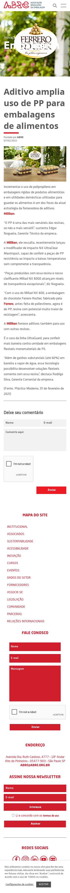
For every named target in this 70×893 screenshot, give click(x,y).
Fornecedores (18, 585)
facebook (16, 859)
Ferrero (8, 304)
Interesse (35, 807)
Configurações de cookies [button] (19, 884)
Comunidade (16, 606)
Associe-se (15, 592)
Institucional (17, 526)
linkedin (34, 859)
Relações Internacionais (25, 621)
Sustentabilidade (20, 541)
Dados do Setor (19, 577)
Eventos (13, 570)
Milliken (9, 214)
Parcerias (14, 614)
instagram (25, 859)
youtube (43, 859)
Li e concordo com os (37, 815)
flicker (53, 859)
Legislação (15, 599)
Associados (15, 534)
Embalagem (32, 46)
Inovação (10, 38)
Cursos (12, 563)
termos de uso (51, 815)
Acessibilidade (18, 548)
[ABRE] (24, 5)
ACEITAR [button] (43, 884)
